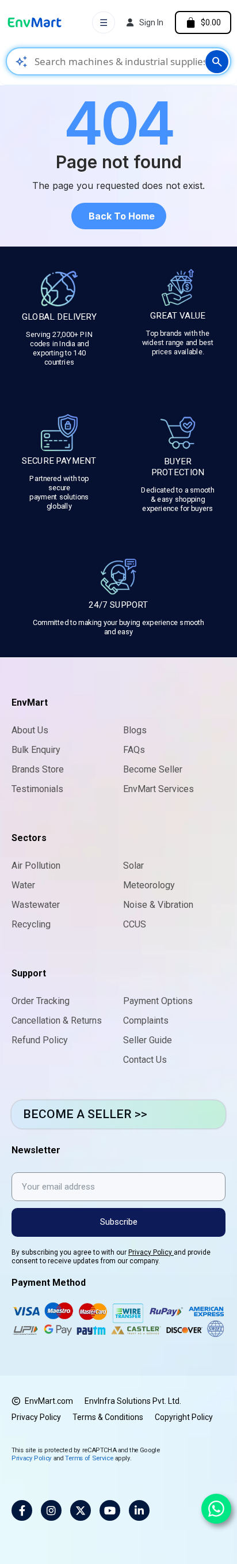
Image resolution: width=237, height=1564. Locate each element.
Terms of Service (89, 1457)
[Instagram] (51, 1510)
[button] (118, 216)
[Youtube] (110, 1510)
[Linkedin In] (139, 1510)
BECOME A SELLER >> (85, 1114)
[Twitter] (80, 1510)
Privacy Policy (151, 1252)
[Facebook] (22, 1510)
